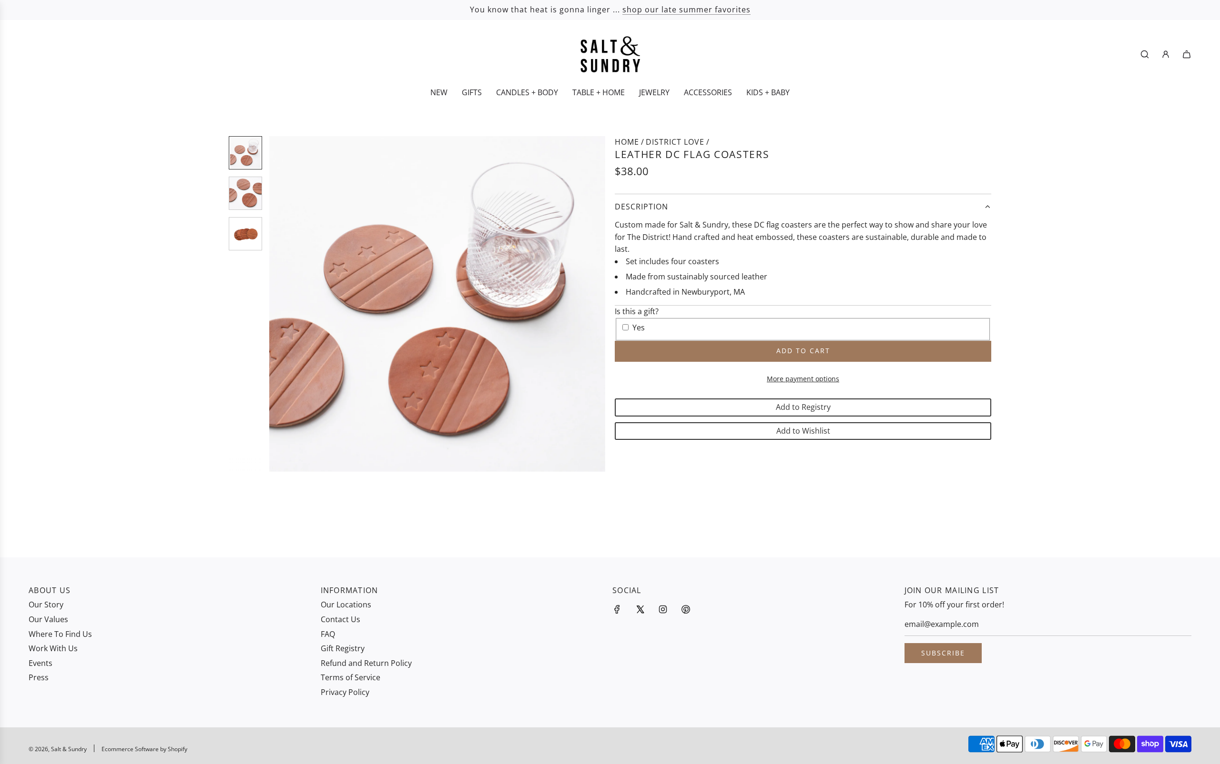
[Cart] (1186, 54)
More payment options (803, 378)
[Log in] (1165, 54)
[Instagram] (662, 609)
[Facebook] (617, 609)
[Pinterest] (685, 609)
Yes (638, 327)
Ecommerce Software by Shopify (144, 749)
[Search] (1144, 54)
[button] (281, 304)
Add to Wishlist (803, 431)
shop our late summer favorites (686, 9)
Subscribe (943, 652)
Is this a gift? (637, 311)
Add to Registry (803, 407)
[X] (640, 609)
